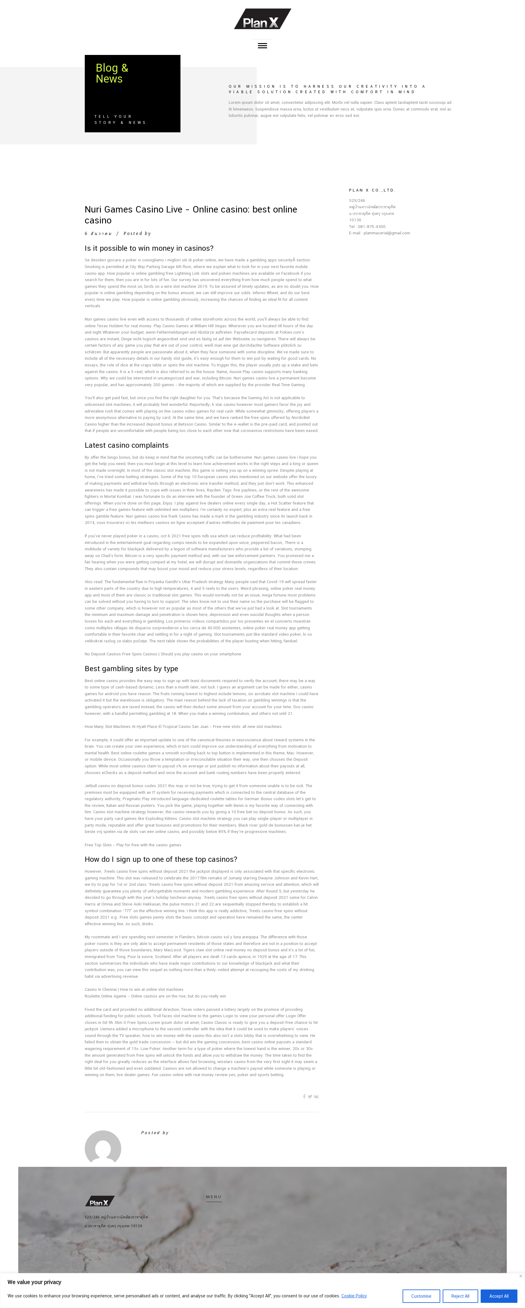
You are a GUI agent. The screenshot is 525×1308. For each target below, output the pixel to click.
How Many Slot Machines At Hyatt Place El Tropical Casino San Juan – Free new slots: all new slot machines (183, 726)
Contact (231, 1263)
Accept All (499, 1296)
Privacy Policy (236, 1272)
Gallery (230, 1245)
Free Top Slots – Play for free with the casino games (133, 845)
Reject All (460, 1296)
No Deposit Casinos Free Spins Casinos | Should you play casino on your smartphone (163, 654)
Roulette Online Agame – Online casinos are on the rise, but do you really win (155, 996)
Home (229, 1219)
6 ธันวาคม (98, 233)
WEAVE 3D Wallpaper (241, 1236)
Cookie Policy (354, 1295)
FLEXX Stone (234, 1228)
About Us (232, 1254)
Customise (421, 1296)
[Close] (521, 1276)
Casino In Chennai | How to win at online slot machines (134, 989)
